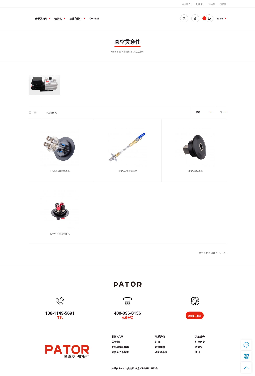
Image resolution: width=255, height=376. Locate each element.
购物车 (212, 3)
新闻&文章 (117, 336)
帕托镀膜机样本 (120, 347)
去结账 (223, 3)
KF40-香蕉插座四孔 (60, 233)
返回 (157, 341)
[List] (35, 112)
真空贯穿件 (138, 51)
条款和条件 (161, 352)
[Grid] (30, 112)
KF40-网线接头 (195, 171)
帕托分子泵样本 (120, 352)
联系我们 (160, 336)
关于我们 (116, 341)
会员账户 (186, 3)
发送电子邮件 (194, 316)
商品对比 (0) (51, 112)
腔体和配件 (124, 51)
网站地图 (160, 347)
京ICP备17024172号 (147, 368)
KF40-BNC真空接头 (60, 171)
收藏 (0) (199, 3)
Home (113, 51)
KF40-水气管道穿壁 (127, 171)
